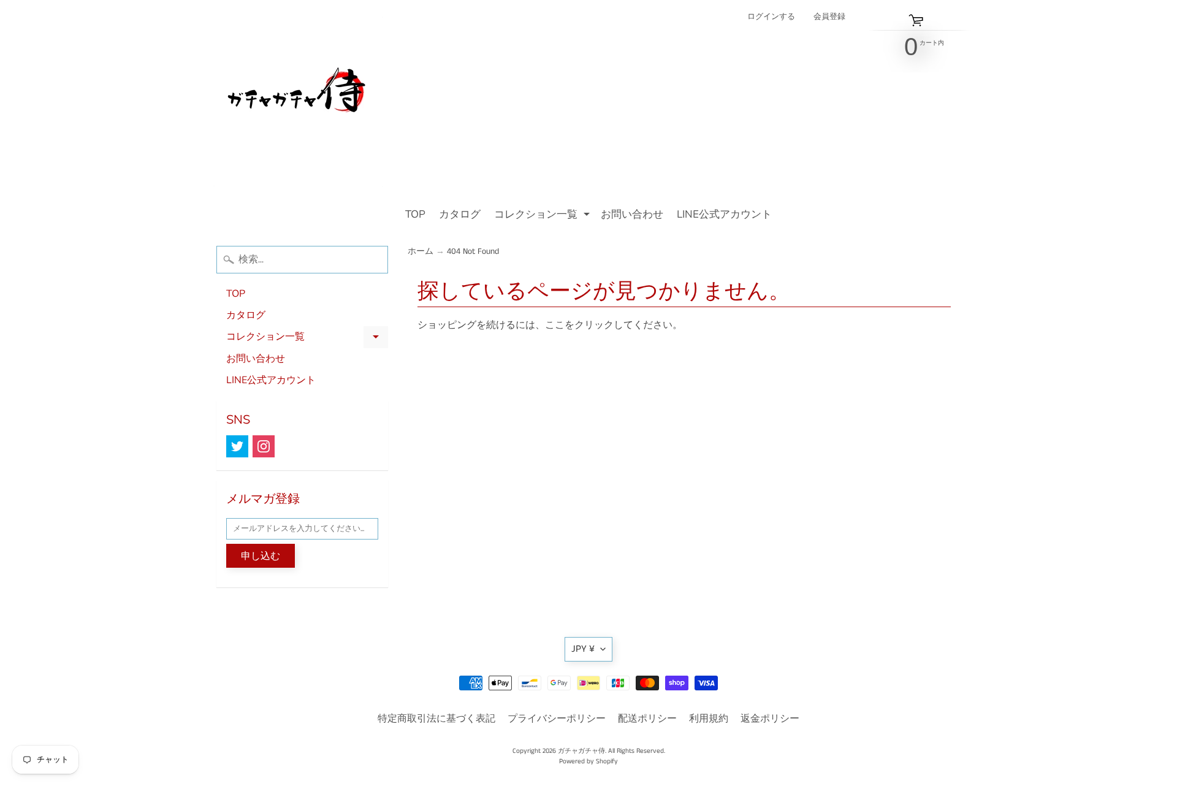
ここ (555, 325)
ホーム (420, 252)
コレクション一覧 (543, 216)
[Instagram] (264, 446)
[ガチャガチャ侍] (298, 102)
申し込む (260, 556)
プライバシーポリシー (557, 719)
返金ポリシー (770, 719)
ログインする (771, 17)
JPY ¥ (583, 649)
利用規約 (708, 719)
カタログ (460, 214)
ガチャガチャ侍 (581, 751)
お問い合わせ (632, 214)
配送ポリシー (647, 719)
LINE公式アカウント (724, 214)
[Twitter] (237, 446)
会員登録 (829, 17)
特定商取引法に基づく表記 (436, 719)
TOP (415, 214)
